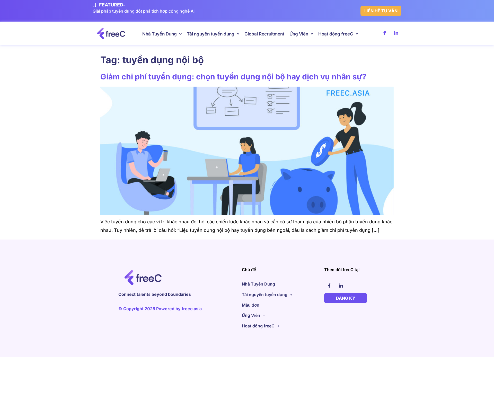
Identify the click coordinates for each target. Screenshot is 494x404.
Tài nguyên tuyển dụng (210, 33)
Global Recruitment (264, 33)
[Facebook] (385, 33)
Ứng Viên (298, 33)
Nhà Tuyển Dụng (159, 33)
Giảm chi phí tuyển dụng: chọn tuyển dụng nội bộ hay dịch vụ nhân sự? (233, 76)
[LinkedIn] (396, 33)
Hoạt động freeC (335, 33)
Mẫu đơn (250, 305)
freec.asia (192, 308)
